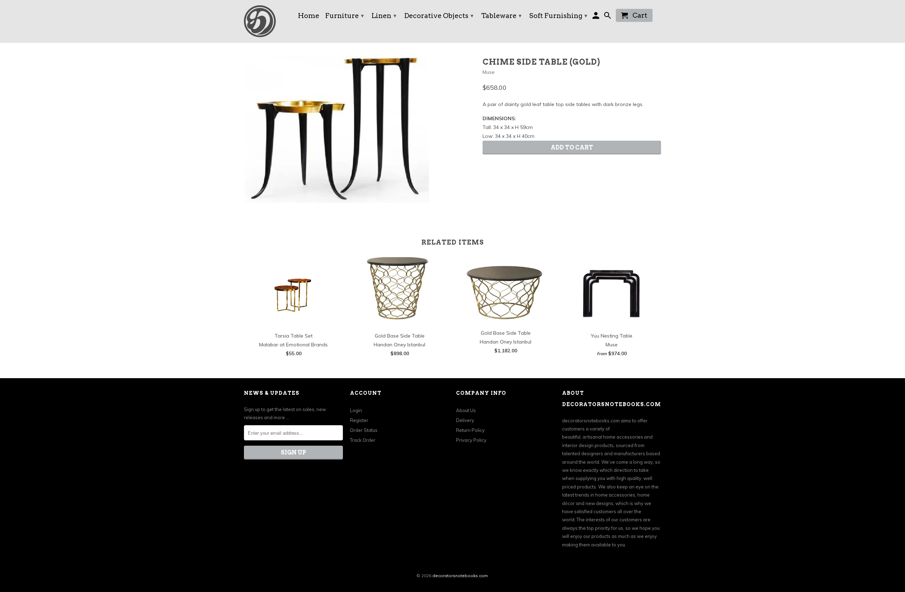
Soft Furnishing (558, 16)
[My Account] (596, 17)
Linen (384, 16)
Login (356, 410)
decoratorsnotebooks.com (460, 575)
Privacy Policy (471, 440)
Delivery (465, 420)
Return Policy (470, 430)
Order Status (364, 430)
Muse (489, 72)
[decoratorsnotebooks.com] (267, 21)
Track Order (362, 440)
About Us (466, 410)
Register (359, 420)
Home (308, 16)
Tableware (501, 16)
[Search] (608, 17)
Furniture (344, 16)
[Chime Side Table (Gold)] (336, 129)
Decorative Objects (438, 16)
